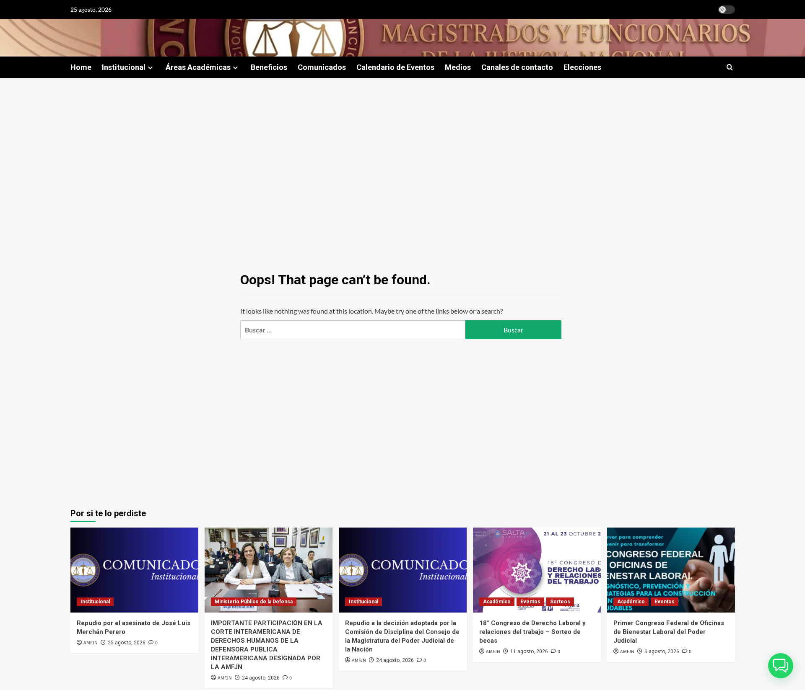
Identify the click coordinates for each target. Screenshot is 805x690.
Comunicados (322, 67)
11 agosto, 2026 (529, 651)
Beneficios (269, 67)
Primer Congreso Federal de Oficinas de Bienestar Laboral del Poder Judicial (668, 631)
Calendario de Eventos (395, 67)
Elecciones (582, 67)
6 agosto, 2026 (661, 651)
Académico (497, 602)
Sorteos (560, 602)
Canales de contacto (517, 67)
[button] (729, 67)
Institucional (123, 67)
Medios (458, 67)
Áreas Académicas (198, 67)
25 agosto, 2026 (126, 643)
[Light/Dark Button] (726, 9)
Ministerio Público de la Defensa (254, 602)
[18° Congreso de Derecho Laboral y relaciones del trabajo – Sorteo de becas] (537, 570)
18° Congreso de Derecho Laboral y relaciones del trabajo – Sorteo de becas (532, 631)
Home (80, 67)
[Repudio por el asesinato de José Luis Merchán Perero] (134, 570)
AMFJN (90, 642)
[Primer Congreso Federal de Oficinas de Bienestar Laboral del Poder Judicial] (671, 570)
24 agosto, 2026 (261, 678)
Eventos (530, 602)
